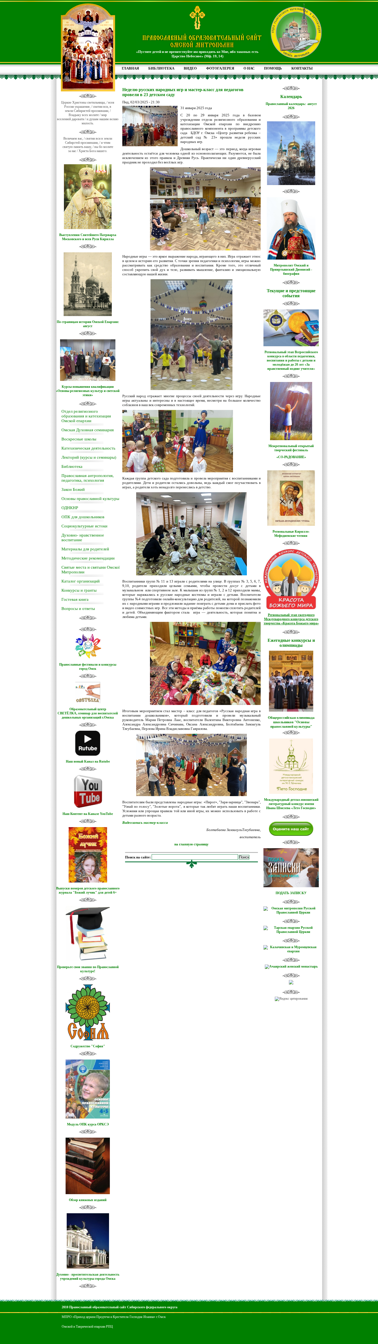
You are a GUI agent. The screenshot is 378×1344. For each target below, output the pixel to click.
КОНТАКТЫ (302, 68)
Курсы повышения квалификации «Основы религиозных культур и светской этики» (88, 391)
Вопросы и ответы (78, 608)
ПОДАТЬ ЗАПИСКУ (291, 893)
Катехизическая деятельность (88, 448)
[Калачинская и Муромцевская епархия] (291, 951)
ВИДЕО (190, 68)
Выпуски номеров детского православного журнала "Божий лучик (88, 890)
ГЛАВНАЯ (130, 68)
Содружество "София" (88, 1046)
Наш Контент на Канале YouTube (88, 814)
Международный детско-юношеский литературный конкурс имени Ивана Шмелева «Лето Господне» (291, 804)
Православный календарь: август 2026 (291, 106)
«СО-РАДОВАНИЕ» (291, 457)
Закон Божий (73, 489)
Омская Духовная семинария (87, 430)
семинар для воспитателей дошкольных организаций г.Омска (90, 715)
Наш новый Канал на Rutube (88, 761)
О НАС (249, 68)
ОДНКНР (69, 508)
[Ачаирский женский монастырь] (291, 966)
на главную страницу (191, 844)
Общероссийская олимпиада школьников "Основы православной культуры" (291, 722)
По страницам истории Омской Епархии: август (88, 324)
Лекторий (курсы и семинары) (88, 457)
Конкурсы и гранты (79, 590)
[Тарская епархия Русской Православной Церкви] (291, 932)
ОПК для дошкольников (82, 517)
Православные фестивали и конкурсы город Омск (87, 667)
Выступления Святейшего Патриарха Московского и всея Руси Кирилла (87, 237)
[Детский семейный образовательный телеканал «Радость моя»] (291, 983)
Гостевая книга (75, 599)
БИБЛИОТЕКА (161, 68)
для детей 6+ (107, 892)
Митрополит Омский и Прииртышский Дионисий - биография (291, 269)
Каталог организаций (80, 581)
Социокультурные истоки (84, 526)
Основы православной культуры (90, 498)
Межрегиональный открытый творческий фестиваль (291, 448)
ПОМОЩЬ (273, 68)
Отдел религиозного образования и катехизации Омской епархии (86, 416)
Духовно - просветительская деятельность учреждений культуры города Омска (87, 1277)
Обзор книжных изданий (88, 1200)
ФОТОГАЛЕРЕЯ (220, 68)
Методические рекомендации (88, 558)
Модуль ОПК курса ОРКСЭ (88, 1124)
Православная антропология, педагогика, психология (87, 478)
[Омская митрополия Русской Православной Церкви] (291, 912)
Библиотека (71, 466)
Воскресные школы (78, 439)
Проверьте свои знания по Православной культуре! (88, 969)
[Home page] (202, 48)
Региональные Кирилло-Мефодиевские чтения (291, 534)
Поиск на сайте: (138, 857)
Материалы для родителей (85, 549)
